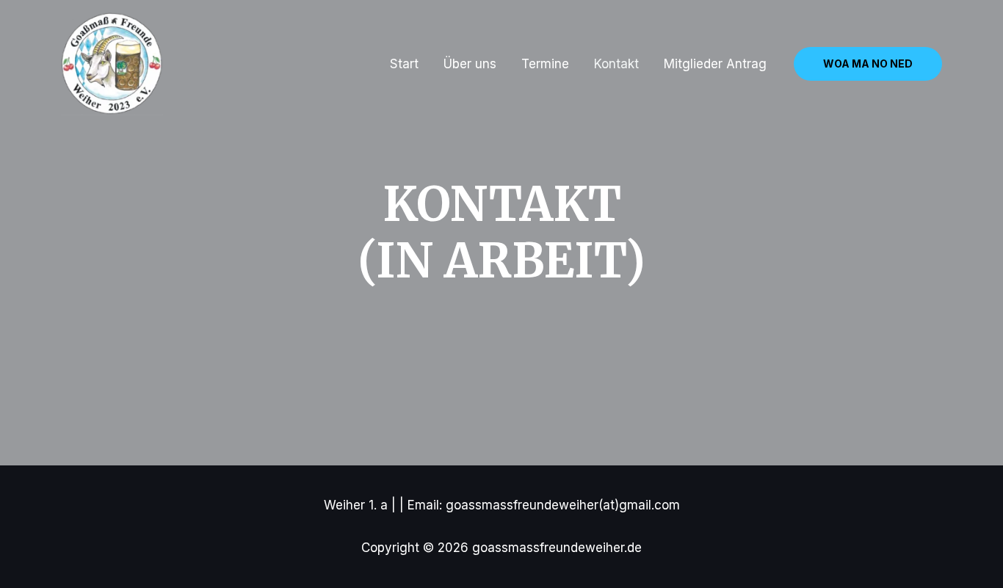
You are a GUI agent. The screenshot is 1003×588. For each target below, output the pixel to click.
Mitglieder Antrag (715, 64)
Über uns (469, 64)
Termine (545, 64)
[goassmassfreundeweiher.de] (112, 63)
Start (404, 64)
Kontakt (616, 64)
